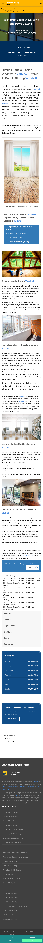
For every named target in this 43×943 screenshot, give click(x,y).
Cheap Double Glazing (10, 861)
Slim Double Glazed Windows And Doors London (21, 578)
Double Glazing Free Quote (12, 842)
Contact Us (32, 567)
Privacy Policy (12, 934)
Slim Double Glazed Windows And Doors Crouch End (21, 589)
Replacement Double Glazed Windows (15, 857)
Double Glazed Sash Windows (13, 829)
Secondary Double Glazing (12, 834)
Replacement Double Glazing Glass (15, 906)
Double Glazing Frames (11, 883)
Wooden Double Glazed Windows (14, 838)
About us (7, 613)
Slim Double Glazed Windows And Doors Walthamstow (18, 608)
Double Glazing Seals (10, 893)
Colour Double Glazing (10, 910)
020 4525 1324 (9, 8)
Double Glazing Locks (10, 897)
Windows (7, 619)
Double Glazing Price (10, 919)
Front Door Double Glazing (12, 870)
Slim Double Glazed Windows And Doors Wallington (18, 598)
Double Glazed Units (10, 825)
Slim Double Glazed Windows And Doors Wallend (18, 593)
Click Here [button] (32, 937)
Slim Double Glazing (9, 915)
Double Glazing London (12, 576)
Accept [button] (31, 940)
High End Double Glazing (11, 878)
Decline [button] (11, 940)
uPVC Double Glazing (10, 902)
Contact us (8, 644)
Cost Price (8, 632)
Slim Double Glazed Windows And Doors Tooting (21, 580)
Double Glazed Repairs (10, 821)
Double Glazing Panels (10, 874)
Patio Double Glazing (10, 866)
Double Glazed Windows (11, 812)
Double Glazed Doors (10, 816)
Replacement (9, 626)
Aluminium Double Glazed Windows (15, 853)
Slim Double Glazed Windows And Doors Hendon (18, 584)
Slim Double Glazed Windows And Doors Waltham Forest (18, 603)
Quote (6, 638)
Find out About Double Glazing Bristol (21, 206)
